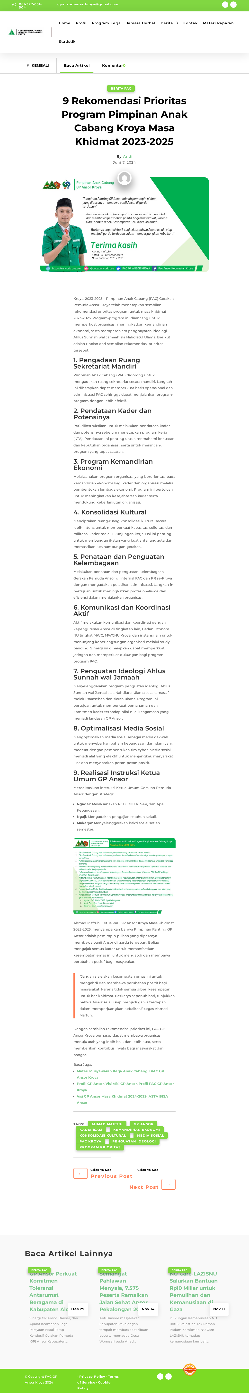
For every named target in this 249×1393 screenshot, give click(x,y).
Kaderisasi (91, 1130)
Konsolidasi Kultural (103, 1135)
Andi (128, 156)
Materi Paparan (218, 23)
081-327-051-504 (30, 5)
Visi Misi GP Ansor (121, 1084)
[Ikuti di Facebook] (225, 4)
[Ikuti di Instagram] (233, 4)
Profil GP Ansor (90, 1084)
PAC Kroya (90, 1141)
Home (65, 23)
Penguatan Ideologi (134, 1141)
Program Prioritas (100, 1147)
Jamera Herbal (140, 23)
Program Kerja (106, 23)
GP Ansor (144, 1124)
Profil (81, 23)
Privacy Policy (92, 1376)
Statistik (67, 41)
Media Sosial (150, 1135)
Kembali (40, 65)
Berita (167, 23)
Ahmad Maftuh (107, 1124)
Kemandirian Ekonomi (136, 1130)
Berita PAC (121, 88)
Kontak (190, 23)
